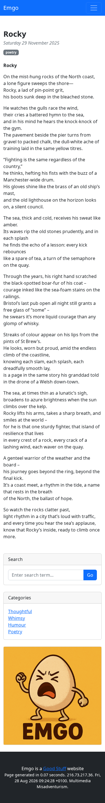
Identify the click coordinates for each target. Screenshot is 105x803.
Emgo (10, 7)
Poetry (15, 632)
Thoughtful (20, 611)
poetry (11, 52)
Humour (17, 625)
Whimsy (16, 618)
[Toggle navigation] (94, 7)
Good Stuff (54, 768)
